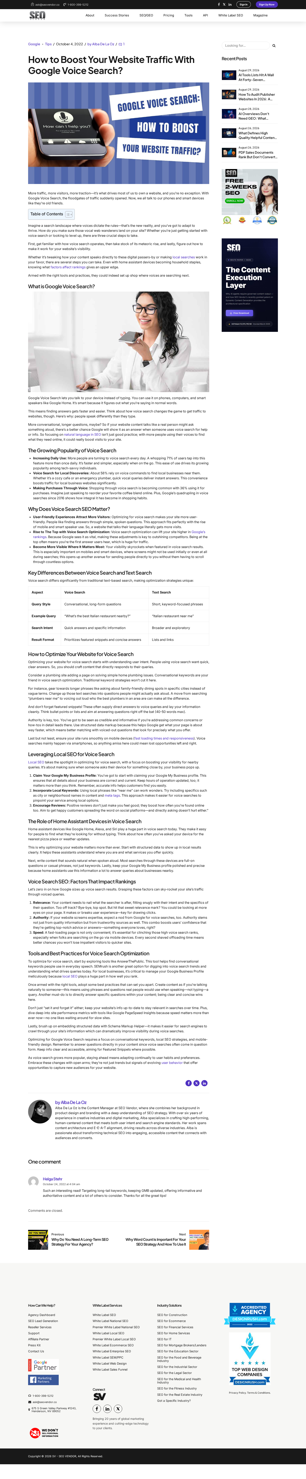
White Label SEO (230, 15)
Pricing (168, 15)
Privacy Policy (237, 1392)
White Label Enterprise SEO (112, 1351)
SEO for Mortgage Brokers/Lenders (181, 1345)
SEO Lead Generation (43, 1321)
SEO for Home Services (173, 1333)
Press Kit (34, 1345)
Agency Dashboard (41, 1315)
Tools (188, 15)
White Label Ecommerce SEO (113, 1345)
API (205, 15)
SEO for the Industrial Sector (177, 1367)
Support (34, 1333)
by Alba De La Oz (100, 44)
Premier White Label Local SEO (114, 1339)
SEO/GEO (146, 15)
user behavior (172, 1063)
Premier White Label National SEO (116, 1327)
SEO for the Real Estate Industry (179, 1394)
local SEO (69, 976)
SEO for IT (164, 1339)
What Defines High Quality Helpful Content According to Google (257, 138)
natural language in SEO (82, 434)
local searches (184, 257)
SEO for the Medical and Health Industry (179, 1380)
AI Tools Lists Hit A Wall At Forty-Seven (256, 77)
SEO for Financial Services (175, 1327)
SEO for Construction (172, 1315)
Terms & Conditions (258, 1392)
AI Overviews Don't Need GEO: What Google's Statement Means (255, 121)
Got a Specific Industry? (174, 1400)
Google (34, 44)
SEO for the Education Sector (177, 1351)
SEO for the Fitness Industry (177, 1388)
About (90, 15)
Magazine (260, 15)
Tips (48, 44)
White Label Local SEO (108, 1333)
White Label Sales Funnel (110, 1369)
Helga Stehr (52, 1178)
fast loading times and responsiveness (164, 738)
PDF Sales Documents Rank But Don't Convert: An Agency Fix (257, 157)
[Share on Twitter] (196, 1083)
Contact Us (36, 1351)
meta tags (112, 795)
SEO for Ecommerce (171, 1321)
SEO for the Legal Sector (174, 1373)
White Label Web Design (110, 1363)
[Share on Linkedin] (204, 1083)
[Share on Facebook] (188, 1083)
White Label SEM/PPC (108, 1357)
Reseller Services (40, 1327)
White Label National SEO (110, 1321)
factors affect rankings (68, 267)
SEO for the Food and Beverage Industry (179, 1359)
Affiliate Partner (38, 1339)
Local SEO (36, 762)
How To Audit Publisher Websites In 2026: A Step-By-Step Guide (257, 99)
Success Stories (117, 15)
